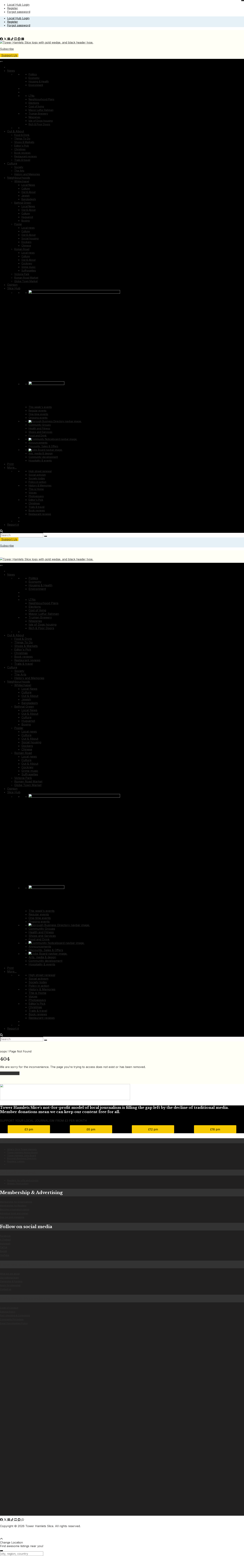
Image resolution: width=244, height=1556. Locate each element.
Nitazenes (34, 117)
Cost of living (36, 106)
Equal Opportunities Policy (14, 1323)
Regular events (37, 410)
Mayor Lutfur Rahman (41, 109)
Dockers (26, 241)
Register (12, 8)
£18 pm (215, 1129)
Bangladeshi (28, 199)
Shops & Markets (24, 142)
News (11, 70)
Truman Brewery (38, 113)
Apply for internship (10, 1285)
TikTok (3, 1247)
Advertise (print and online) (14, 1213)
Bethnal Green (22, 202)
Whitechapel (21, 181)
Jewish (25, 195)
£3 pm (29, 1129)
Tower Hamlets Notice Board (22, 1152)
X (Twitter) (5, 1239)
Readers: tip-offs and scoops (22, 1180)
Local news (28, 227)
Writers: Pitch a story (18, 1183)
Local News (28, 184)
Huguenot (27, 217)
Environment (36, 85)
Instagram (5, 1243)
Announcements (38, 442)
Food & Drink (21, 134)
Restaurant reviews (25, 156)
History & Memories (40, 485)
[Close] (242, 0)
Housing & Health (39, 81)
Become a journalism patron (14, 1209)
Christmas (20, 149)
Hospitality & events (40, 460)
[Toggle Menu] (1, 61)
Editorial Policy (7, 1311)
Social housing (30, 238)
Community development (43, 456)
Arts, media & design (41, 453)
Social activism (37, 474)
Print (10, 464)
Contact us (5, 1289)
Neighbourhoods (18, 177)
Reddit (3, 1251)
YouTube (4, 1255)
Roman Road (21, 249)
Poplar (18, 224)
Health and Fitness (39, 428)
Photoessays (36, 496)
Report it (13, 524)
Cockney (26, 263)
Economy (34, 77)
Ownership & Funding (11, 1281)
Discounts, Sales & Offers (43, 446)
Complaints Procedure (12, 1319)
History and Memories (27, 174)
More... (12, 467)
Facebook (5, 1236)
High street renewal (40, 471)
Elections (34, 102)
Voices (33, 492)
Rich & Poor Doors (39, 124)
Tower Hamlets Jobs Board (21, 1155)
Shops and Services (40, 431)
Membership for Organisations (16, 1201)
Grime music (28, 266)
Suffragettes (28, 270)
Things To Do (22, 138)
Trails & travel (22, 159)
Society (18, 167)
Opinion (12, 284)
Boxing (25, 220)
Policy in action (37, 481)
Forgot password (18, 12)
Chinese (26, 245)
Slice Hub (13, 288)
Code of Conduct (9, 1307)
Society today (37, 478)
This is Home (36, 489)
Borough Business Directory (21, 1158)
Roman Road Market (26, 277)
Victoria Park (21, 274)
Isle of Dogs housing (41, 120)
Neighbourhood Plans (41, 99)
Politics (33, 74)
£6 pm (91, 1129)
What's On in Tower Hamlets (22, 1149)
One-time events (38, 414)
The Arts (19, 170)
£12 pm (153, 1129)
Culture (12, 163)
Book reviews (22, 152)
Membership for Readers (13, 1205)
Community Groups (40, 424)
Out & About (15, 131)
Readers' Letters (16, 1161)
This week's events (40, 406)
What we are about (10, 1273)
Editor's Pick (21, 145)
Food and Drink (38, 435)
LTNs (31, 95)
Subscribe (7, 49)
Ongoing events (38, 417)
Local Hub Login (18, 4)
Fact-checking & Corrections (15, 1315)
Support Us (9, 55)
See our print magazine (12, 1217)
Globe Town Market (26, 281)
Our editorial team (9, 1277)
